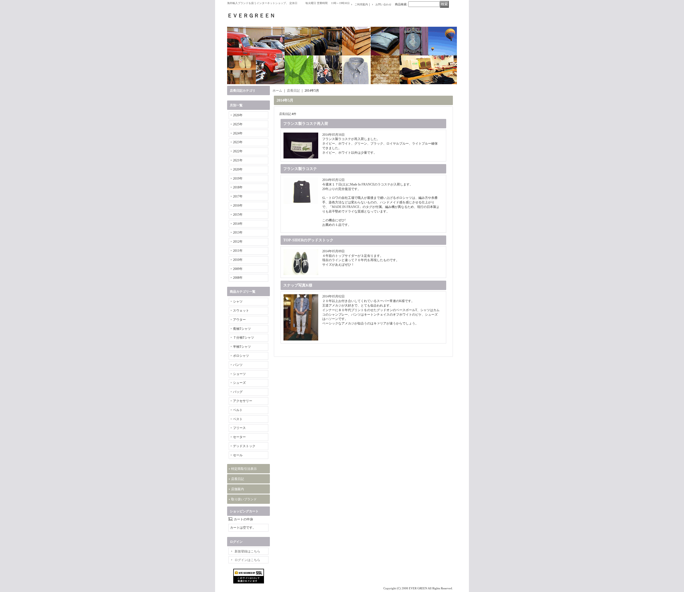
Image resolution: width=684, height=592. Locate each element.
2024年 (238, 133)
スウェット (241, 310)
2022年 (238, 151)
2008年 (238, 278)
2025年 (238, 124)
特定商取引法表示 (244, 469)
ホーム (277, 90)
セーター (239, 437)
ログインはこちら (247, 560)
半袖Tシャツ (242, 347)
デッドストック (244, 446)
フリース (239, 428)
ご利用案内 (361, 4)
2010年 (238, 260)
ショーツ (239, 374)
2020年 (238, 169)
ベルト (238, 410)
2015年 (238, 214)
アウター (239, 320)
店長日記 (237, 479)
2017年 (238, 196)
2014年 (238, 224)
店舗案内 (237, 489)
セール (238, 455)
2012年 (238, 241)
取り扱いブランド (244, 499)
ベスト (238, 419)
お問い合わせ (383, 4)
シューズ (239, 383)
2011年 (238, 251)
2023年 (238, 142)
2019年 (238, 178)
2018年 (238, 187)
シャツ (238, 301)
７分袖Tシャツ (243, 337)
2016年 (238, 205)
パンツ (238, 365)
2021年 (238, 160)
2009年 (238, 269)
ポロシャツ (241, 356)
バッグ (238, 392)
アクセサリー (242, 401)
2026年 (238, 115)
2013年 (238, 232)
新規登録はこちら (247, 551)
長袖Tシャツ (242, 329)
